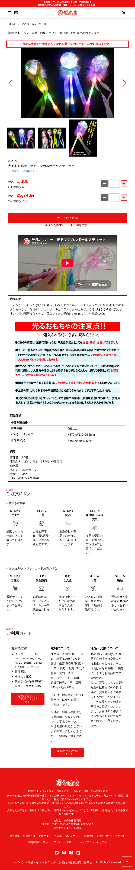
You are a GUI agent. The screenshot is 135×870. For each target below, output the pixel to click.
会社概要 (15, 835)
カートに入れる (67, 217)
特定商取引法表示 (38, 842)
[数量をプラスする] (124, 183)
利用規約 (120, 835)
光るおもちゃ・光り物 (34, 24)
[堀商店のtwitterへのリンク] (57, 852)
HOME (12, 24)
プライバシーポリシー (64, 842)
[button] (10, 83)
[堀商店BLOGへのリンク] (78, 852)
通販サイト (45, 835)
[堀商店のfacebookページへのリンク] (71, 852)
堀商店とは (29, 835)
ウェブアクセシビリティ (93, 842)
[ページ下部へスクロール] (127, 861)
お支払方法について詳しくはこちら (27, 699)
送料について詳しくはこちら (67, 752)
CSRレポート (72, 835)
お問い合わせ (104, 835)
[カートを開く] (123, 13)
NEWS (58, 835)
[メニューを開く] (9, 13)
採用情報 (89, 835)
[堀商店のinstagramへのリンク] (64, 852)
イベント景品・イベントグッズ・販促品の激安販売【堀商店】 (55, 862)
